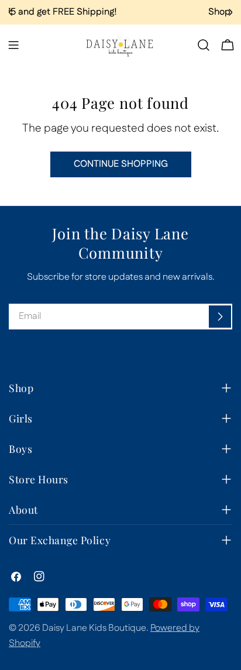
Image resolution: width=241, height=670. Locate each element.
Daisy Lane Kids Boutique (94, 628)
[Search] (203, 45)
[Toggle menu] (13, 45)
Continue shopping (121, 164)
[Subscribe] (220, 316)
